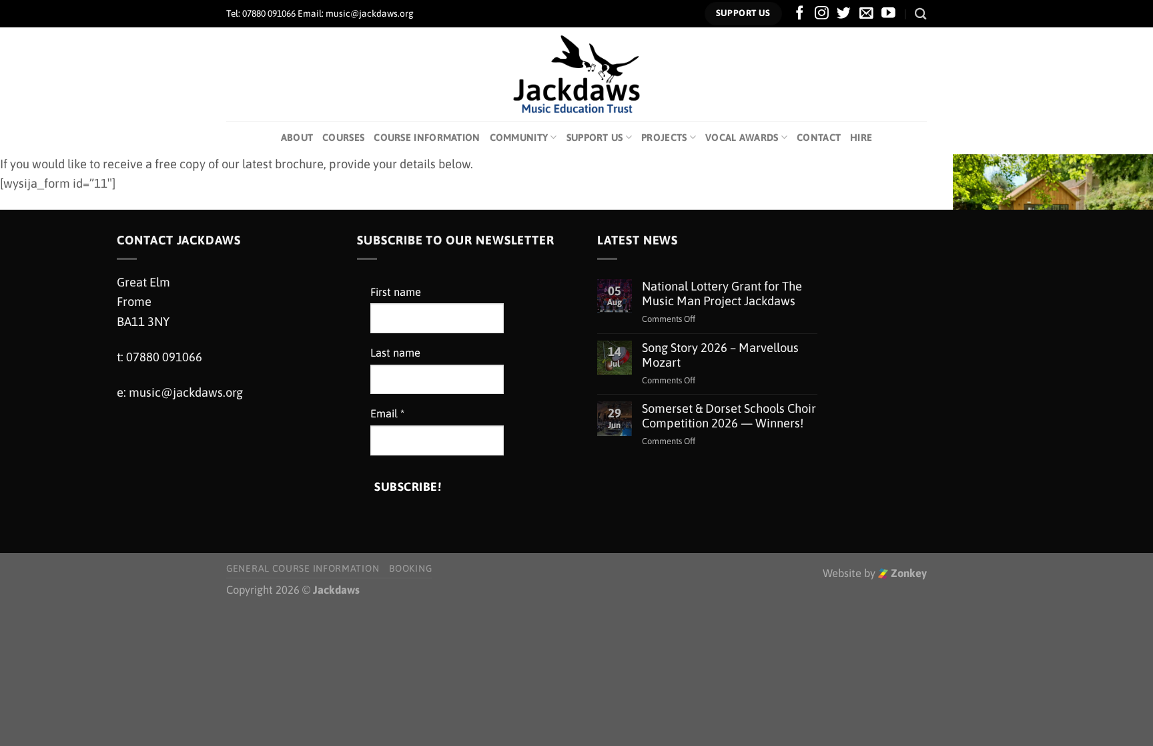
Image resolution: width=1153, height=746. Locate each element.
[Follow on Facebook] (800, 13)
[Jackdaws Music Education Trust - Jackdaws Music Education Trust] (577, 74)
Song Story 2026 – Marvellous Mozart (720, 355)
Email (387, 413)
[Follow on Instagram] (822, 13)
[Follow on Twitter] (844, 13)
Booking (410, 568)
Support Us (594, 137)
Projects (664, 137)
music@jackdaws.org (186, 392)
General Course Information (302, 568)
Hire (861, 137)
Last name (395, 353)
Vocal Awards (742, 137)
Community (519, 137)
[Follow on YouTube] (888, 13)
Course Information (427, 137)
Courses (343, 137)
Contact (819, 137)
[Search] (921, 13)
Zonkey (907, 573)
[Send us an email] (866, 13)
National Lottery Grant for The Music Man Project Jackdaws (722, 293)
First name (395, 292)
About (297, 137)
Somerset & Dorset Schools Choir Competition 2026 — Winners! (729, 415)
